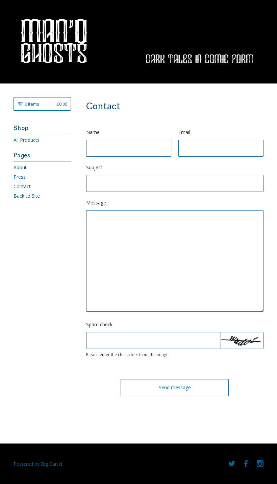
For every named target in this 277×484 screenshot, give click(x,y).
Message (96, 202)
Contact (22, 186)
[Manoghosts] (138, 41)
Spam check (99, 324)
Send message (175, 387)
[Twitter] (231, 464)
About (20, 167)
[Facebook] (246, 464)
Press (20, 177)
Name (93, 132)
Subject (94, 167)
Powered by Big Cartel (38, 464)
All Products (27, 140)
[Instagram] (260, 464)
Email (184, 132)
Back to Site (27, 196)
